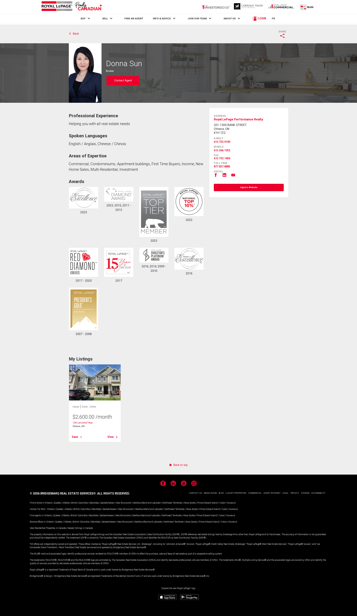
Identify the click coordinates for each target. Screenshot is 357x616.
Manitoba (94, 503)
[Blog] (307, 6)
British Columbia (79, 503)
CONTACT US (195, 493)
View (110, 437)
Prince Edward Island (207, 503)
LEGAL (285, 493)
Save (75, 437)
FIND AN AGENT (133, 18)
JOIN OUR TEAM (197, 18)
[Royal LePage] (71, 7)
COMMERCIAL (255, 493)
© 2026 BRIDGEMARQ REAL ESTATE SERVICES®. (63, 493)
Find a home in (37, 503)
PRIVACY (294, 493)
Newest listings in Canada (80, 528)
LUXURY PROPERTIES (236, 493)
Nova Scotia (189, 503)
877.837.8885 (222, 166)
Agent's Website (248, 187)
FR (273, 18)
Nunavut (231, 503)
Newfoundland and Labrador (147, 503)
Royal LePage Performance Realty (238, 119)
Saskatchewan (107, 503)
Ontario (48, 503)
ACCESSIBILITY (318, 493)
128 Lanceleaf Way (83, 422)
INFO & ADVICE (162, 18)
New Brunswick (123, 503)
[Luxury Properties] (249, 7)
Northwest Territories (172, 503)
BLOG (221, 493)
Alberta (66, 503)
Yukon (222, 503)
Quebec (57, 503)
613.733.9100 (222, 141)
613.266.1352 (222, 150)
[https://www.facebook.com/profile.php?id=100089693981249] (216, 176)
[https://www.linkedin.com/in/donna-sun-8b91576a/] (224, 176)
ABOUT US (229, 18)
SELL (105, 18)
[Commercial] (281, 6)
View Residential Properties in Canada (48, 528)
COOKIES (305, 493)
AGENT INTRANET (272, 493)
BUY (83, 18)
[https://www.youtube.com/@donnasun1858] (233, 176)
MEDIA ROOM (210, 493)
